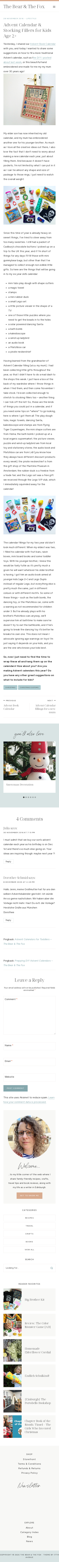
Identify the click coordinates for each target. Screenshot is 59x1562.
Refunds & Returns (29, 1468)
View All (29, 1250)
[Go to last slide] (8, 768)
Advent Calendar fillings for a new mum (45, 707)
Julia (6, 828)
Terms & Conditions (29, 1463)
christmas (10, 687)
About (29, 1527)
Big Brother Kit (35, 1299)
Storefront (29, 1459)
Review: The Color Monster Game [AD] (38, 1325)
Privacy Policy (29, 1473)
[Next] (51, 768)
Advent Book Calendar (43, 43)
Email (8, 1061)
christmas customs (29, 687)
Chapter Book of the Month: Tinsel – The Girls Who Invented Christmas (38, 1426)
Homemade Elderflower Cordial (38, 1350)
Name (9, 1045)
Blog (29, 1536)
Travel (29, 1226)
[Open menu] (54, 7)
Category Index (29, 1532)
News (29, 1541)
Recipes (29, 1218)
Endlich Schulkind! (37, 1376)
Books (29, 1242)
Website (9, 1076)
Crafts (29, 1234)
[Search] (51, 1268)
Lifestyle (31, 19)
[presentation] (29, 760)
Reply (8, 861)
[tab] (23, 797)
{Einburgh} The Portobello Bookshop (38, 1401)
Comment (11, 999)
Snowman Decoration (19, 784)
